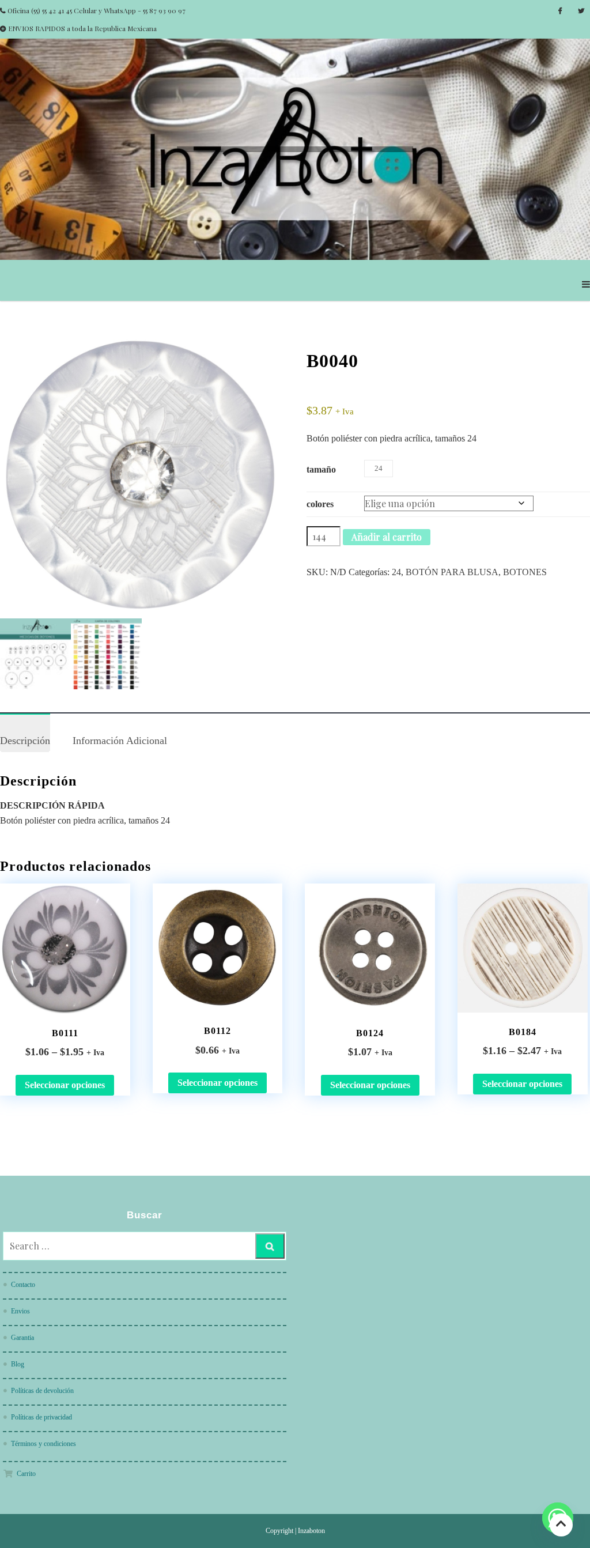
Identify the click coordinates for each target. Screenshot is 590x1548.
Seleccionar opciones (65, 1085)
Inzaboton (311, 1531)
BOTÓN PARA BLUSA (452, 572)
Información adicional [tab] (120, 740)
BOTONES (525, 572)
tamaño (321, 469)
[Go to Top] (561, 1525)
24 (396, 572)
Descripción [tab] (25, 740)
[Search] (270, 1246)
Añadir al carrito (386, 537)
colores (320, 504)
